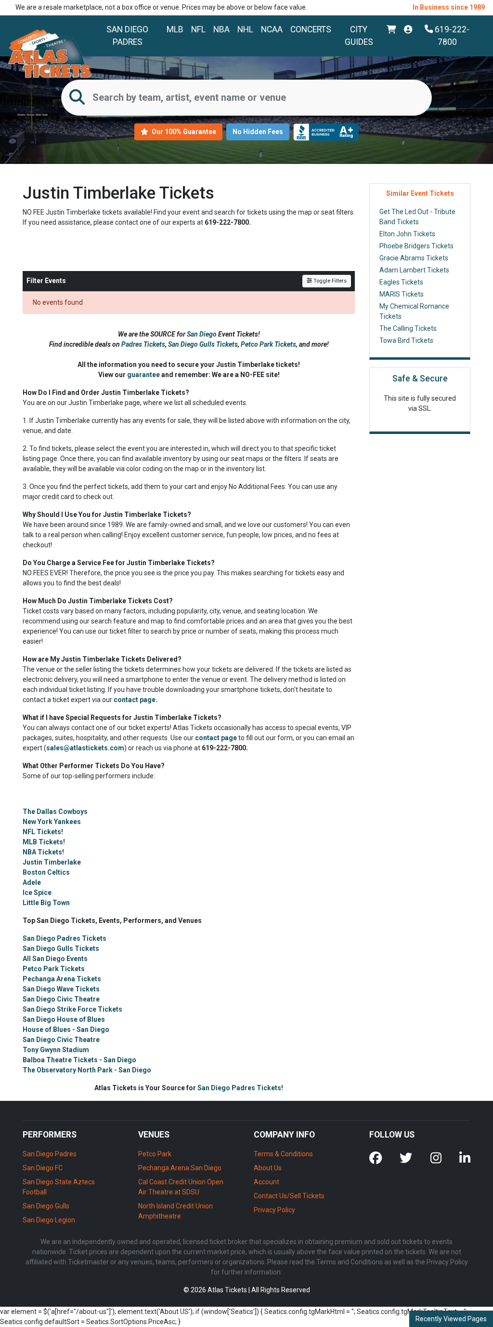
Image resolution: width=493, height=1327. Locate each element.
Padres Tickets (143, 344)
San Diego (202, 334)
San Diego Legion (49, 1220)
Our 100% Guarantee (183, 131)
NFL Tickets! (43, 832)
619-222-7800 (451, 36)
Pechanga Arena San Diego (179, 1168)
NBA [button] (221, 29)
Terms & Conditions (283, 1154)
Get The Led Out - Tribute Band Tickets (417, 217)
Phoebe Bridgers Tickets (416, 246)
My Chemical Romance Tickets (414, 311)
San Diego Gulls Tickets (203, 344)
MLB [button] (175, 29)
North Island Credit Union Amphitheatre (175, 1211)
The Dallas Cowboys (55, 811)
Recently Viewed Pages (451, 1319)
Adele (32, 882)
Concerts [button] (310, 29)
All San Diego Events (55, 958)
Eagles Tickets (401, 282)
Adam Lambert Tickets (414, 270)
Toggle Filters (329, 281)
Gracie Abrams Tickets (413, 258)
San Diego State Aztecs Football (59, 1187)
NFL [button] (198, 29)
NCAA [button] (272, 29)
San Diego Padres (127, 36)
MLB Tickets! (44, 842)
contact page (135, 700)
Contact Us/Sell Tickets (289, 1196)
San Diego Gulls (46, 1206)
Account (266, 1182)
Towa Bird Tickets (406, 340)
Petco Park (154, 1154)
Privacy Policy (274, 1210)
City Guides (359, 36)
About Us (268, 1168)
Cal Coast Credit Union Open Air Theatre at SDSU (180, 1187)
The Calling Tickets (408, 328)
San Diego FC (43, 1168)
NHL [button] (245, 29)
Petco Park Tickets (268, 344)
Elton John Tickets (407, 234)
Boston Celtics (46, 872)
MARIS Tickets (401, 294)
